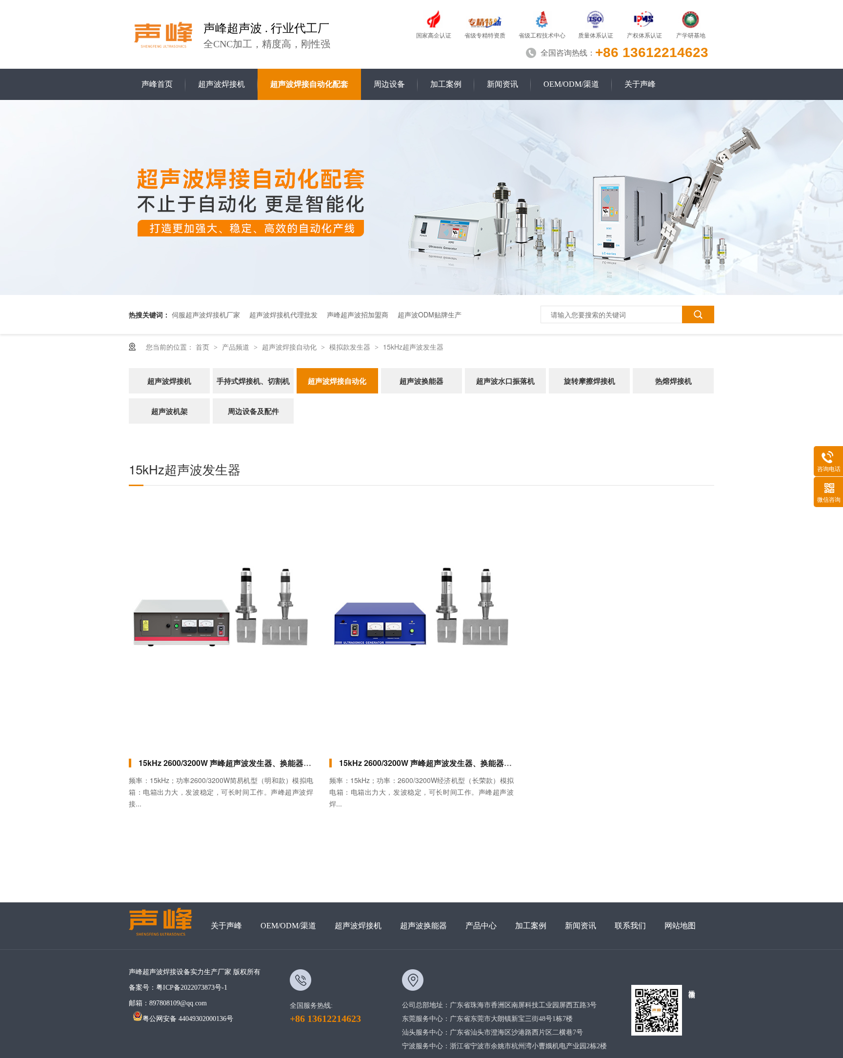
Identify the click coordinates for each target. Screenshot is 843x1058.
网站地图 (680, 925)
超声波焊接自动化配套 (309, 84)
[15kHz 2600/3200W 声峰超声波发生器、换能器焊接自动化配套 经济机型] (421, 623)
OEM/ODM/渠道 (571, 84)
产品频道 (236, 347)
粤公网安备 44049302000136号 (187, 1018)
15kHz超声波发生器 (413, 347)
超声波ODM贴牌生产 (430, 314)
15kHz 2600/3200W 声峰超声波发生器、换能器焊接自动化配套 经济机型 (465, 762)
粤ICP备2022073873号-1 (191, 987)
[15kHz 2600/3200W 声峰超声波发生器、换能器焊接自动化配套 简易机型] (221, 623)
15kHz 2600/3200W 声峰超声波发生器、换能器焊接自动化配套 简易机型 (265, 762)
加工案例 (446, 84)
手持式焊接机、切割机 (253, 380)
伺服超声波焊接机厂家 (206, 314)
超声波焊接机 (221, 84)
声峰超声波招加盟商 (357, 314)
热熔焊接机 (673, 380)
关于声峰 (640, 84)
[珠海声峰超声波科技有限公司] (165, 926)
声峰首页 (157, 84)
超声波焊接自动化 (290, 347)
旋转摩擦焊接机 (589, 380)
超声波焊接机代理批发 (283, 314)
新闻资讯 (502, 84)
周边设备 (389, 84)
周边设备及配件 (253, 411)
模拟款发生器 (350, 347)
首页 (203, 347)
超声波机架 (169, 411)
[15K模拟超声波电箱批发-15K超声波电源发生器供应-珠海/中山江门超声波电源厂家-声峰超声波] (164, 33)
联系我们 (630, 925)
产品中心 (481, 925)
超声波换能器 (421, 380)
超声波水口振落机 (505, 380)
